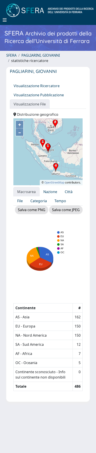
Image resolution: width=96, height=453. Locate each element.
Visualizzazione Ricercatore (37, 85)
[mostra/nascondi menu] (5, 20)
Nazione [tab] (50, 191)
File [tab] (20, 200)
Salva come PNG (31, 209)
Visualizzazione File (30, 104)
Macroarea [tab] (26, 191)
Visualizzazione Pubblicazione (39, 95)
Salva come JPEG (66, 209)
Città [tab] (69, 191)
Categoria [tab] (38, 200)
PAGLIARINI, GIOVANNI (40, 55)
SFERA (11, 55)
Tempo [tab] (60, 200)
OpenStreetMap (54, 182)
